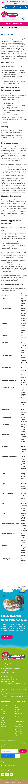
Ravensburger (18, 713)
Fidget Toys (18, 735)
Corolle (17, 704)
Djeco (16, 706)
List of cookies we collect (9, 83)
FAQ (2, 707)
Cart (2, 728)
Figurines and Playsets (21, 728)
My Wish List (14, 7)
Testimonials (4, 709)
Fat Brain (17, 709)
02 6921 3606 (6, 666)
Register (3, 722)
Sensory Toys (18, 731)
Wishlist (3, 724)
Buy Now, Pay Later (6, 706)
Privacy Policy (4, 711)
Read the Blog (11, 765)
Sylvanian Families (20, 717)
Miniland (17, 711)
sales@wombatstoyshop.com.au (13, 668)
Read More (7, 637)
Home (5, 27)
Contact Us (4, 704)
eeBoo (16, 707)
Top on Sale (18, 724)
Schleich (17, 715)
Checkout (3, 726)
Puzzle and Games (20, 730)
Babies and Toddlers (20, 726)
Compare (3, 730)
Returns (3, 713)
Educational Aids (19, 733)
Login (2, 720)
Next (26, 2)
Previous (1, 2)
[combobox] (14, 19)
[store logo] (14, 14)
